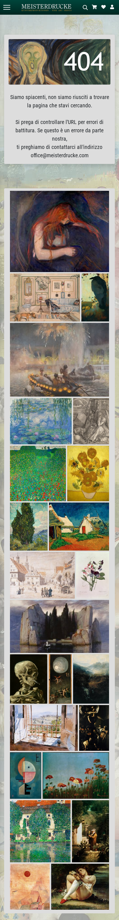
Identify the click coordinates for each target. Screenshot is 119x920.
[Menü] (6, 7)
